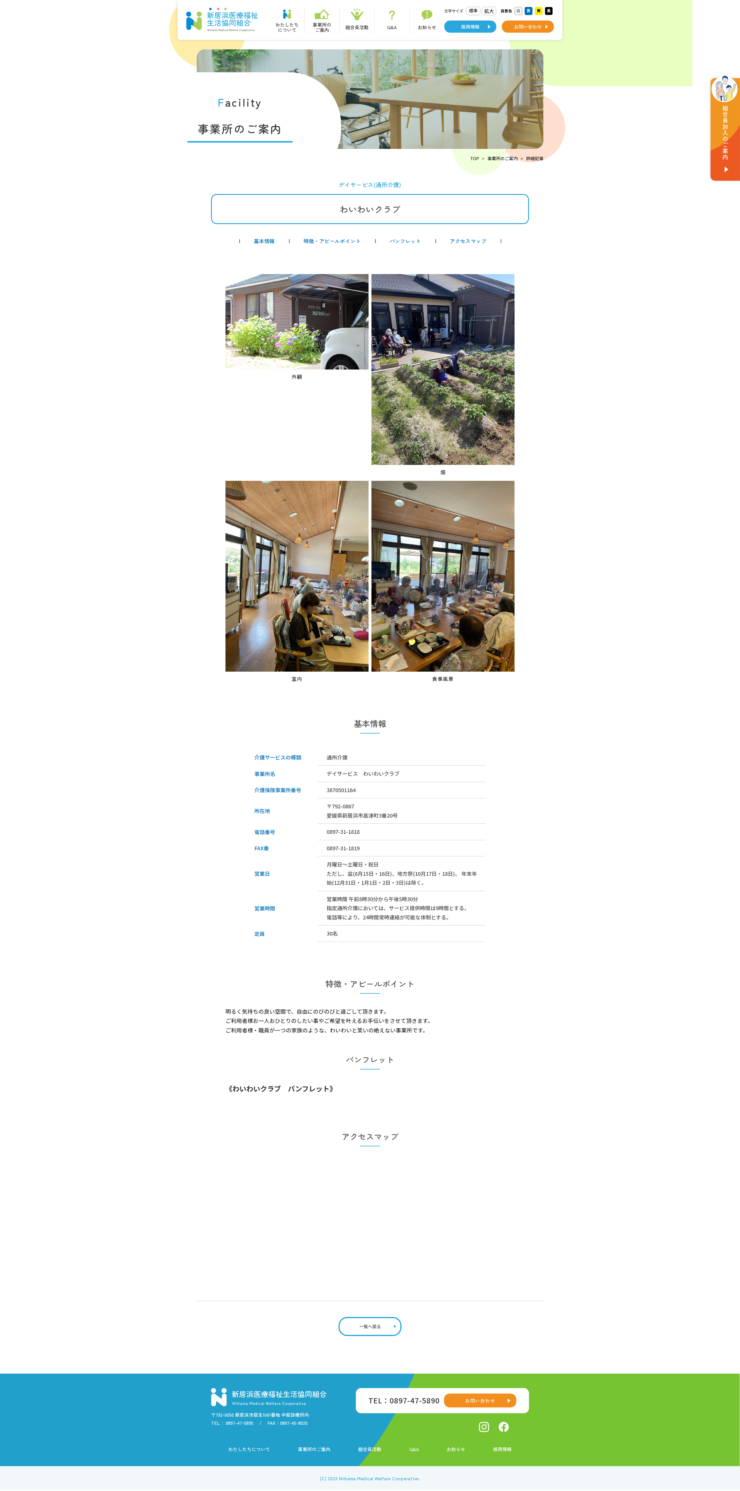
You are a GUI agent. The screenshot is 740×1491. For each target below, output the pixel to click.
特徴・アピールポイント (332, 241)
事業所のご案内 (502, 158)
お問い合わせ (528, 26)
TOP (474, 158)
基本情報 (264, 241)
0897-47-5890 (239, 1422)
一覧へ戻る (370, 1326)
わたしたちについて (249, 1449)
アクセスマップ (468, 241)
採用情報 (470, 26)
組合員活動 (369, 1449)
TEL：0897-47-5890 (404, 1400)
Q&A (414, 1449)
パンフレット (405, 241)
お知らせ (456, 1449)
